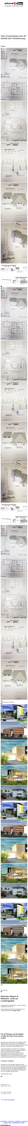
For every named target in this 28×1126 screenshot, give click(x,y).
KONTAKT (25, 1121)
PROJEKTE (18, 1121)
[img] (14, 4)
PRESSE (22, 1122)
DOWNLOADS (8, 1122)
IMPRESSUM (15, 1122)
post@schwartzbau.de (9, 1099)
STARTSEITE (3, 1121)
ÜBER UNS (11, 1121)
